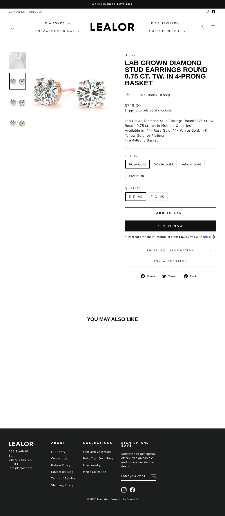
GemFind (132, 499)
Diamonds (56, 23)
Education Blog (62, 471)
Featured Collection (97, 451)
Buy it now (170, 226)
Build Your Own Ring (98, 458)
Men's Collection (94, 471)
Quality (133, 188)
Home (129, 55)
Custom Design (165, 30)
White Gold (163, 164)
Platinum (136, 176)
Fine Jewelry (165, 23)
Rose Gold (137, 164)
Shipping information (170, 250)
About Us (35, 11)
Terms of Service (63, 478)
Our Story (58, 451)
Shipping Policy (62, 485)
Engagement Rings (56, 30)
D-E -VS (135, 197)
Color (131, 156)
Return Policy (60, 465)
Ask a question (170, 261)
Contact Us (17, 11)
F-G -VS (157, 197)
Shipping (131, 110)
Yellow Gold (191, 164)
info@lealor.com (20, 468)
